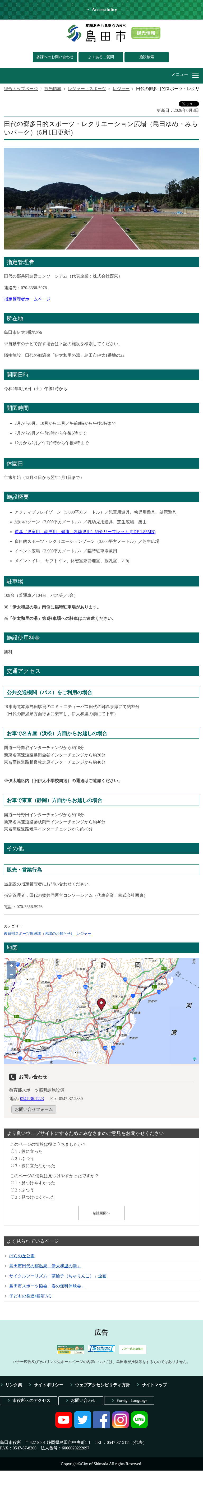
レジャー (121, 88)
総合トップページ (21, 88)
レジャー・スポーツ (87, 88)
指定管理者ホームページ (27, 299)
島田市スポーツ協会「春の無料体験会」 (47, 1286)
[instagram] (120, 1427)
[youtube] (63, 1427)
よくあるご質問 (101, 57)
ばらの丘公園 (22, 1256)
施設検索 (146, 57)
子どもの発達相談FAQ (30, 1296)
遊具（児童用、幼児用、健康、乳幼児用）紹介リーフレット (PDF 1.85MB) (85, 531)
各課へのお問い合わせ (54, 57)
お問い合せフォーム (34, 1109)
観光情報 (52, 88)
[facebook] (101, 1427)
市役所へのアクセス (31, 1400)
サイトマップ (154, 1385)
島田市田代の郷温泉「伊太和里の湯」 (45, 1266)
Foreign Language (132, 1400)
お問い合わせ (83, 1400)
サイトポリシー (48, 1385)
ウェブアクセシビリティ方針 (102, 1385)
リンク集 (13, 1385)
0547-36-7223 (32, 1098)
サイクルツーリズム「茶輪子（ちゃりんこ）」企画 (58, 1276)
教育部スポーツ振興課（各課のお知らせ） (39, 933)
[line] (139, 1427)
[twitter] (82, 1427)
